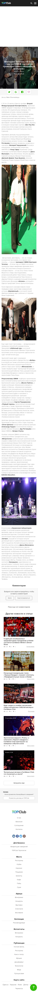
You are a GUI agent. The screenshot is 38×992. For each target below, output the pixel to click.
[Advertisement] (19, 26)
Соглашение (19, 825)
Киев (20, 985)
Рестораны (31, 711)
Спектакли (19, 909)
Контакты (19, 829)
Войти (10, 598)
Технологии (19, 966)
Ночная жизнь (30, 646)
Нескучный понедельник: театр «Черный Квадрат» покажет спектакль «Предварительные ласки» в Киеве (19, 675)
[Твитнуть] (9, 92)
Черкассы (19, 988)
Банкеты (19, 876)
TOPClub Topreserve (19, 850)
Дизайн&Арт (19, 962)
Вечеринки (19, 897)
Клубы (19, 864)
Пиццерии (19, 872)
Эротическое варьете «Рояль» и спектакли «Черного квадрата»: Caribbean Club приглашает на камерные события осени (16, 741)
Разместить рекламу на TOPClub (19, 798)
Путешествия (19, 973)
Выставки (19, 905)
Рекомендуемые (19, 923)
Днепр (25, 985)
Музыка (19, 958)
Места (19, 857)
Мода (19, 970)
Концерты (19, 901)
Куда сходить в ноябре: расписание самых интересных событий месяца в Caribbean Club (18, 707)
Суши (19, 887)
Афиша (19, 894)
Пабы (19, 883)
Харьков (13, 985)
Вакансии (19, 821)
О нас (19, 818)
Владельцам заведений (19, 846)
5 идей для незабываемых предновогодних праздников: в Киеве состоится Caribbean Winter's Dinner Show (18, 641)
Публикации (19, 943)
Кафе (19, 879)
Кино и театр (30, 679)
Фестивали (19, 913)
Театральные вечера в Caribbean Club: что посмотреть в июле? (19, 773)
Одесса (5, 985)
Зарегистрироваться (23, 598)
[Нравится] (29, 92)
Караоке (19, 868)
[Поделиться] (16, 92)
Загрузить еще (19, 783)
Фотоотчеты (19, 929)
